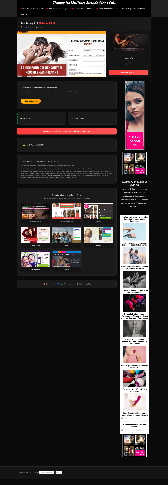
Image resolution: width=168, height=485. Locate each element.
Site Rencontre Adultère (108, 8)
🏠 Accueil (47, 284)
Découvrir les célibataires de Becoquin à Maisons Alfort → (67, 131)
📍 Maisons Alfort (83, 284)
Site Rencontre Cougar (58, 8)
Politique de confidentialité (47, 472)
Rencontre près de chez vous (133, 8)
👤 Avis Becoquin (64, 284)
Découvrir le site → (128, 72)
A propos (58, 472)
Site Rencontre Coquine (83, 8)
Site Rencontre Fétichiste (32, 8)
